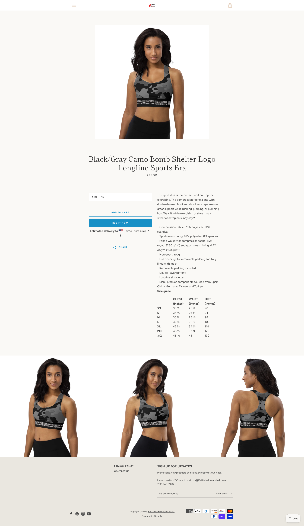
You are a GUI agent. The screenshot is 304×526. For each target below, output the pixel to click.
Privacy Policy (124, 466)
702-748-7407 (165, 484)
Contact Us (121, 471)
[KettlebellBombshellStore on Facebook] (71, 513)
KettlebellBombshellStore (161, 511)
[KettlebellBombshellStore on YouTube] (89, 513)
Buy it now (120, 223)
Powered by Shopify (152, 516)
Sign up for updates (174, 466)
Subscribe (222, 494)
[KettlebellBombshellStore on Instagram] (83, 513)
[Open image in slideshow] (152, 82)
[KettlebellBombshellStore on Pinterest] (77, 513)
